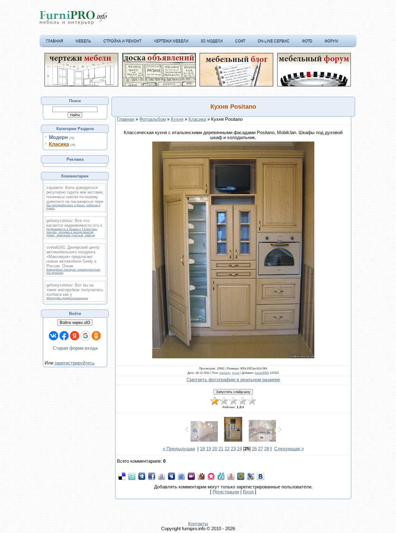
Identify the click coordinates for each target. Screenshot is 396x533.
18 (202, 448)
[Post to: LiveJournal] (251, 476)
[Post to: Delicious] (122, 476)
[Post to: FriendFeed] (181, 476)
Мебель (83, 41)
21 (220, 448)
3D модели (212, 41)
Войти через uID (75, 322)
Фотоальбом (152, 119)
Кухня (177, 119)
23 (233, 448)
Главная (54, 41)
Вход (248, 491)
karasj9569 (262, 372)
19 (208, 448)
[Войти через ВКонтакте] (53, 335)
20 (214, 448)
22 (227, 448)
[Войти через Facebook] (64, 335)
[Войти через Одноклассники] (96, 335)
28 (266, 448)
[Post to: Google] (161, 476)
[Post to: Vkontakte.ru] (260, 476)
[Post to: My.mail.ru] (241, 476)
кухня (235, 372)
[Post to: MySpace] (171, 476)
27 (260, 448)
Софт (240, 41)
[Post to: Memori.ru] (211, 476)
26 (254, 448)
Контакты (198, 523)
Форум (331, 41)
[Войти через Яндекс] (74, 335)
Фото (307, 41)
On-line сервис (274, 41)
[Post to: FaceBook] (152, 476)
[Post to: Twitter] (132, 476)
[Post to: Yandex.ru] (231, 476)
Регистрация (226, 491)
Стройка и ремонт (122, 41)
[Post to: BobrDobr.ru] (201, 476)
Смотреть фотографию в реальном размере (233, 379)
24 (239, 448)
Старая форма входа (75, 348)
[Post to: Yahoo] (191, 476)
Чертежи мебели (171, 41)
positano (224, 372)
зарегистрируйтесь (74, 362)
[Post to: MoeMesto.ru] (221, 476)
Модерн (58, 137)
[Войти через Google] (85, 336)
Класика (59, 144)
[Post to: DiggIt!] (142, 476)
